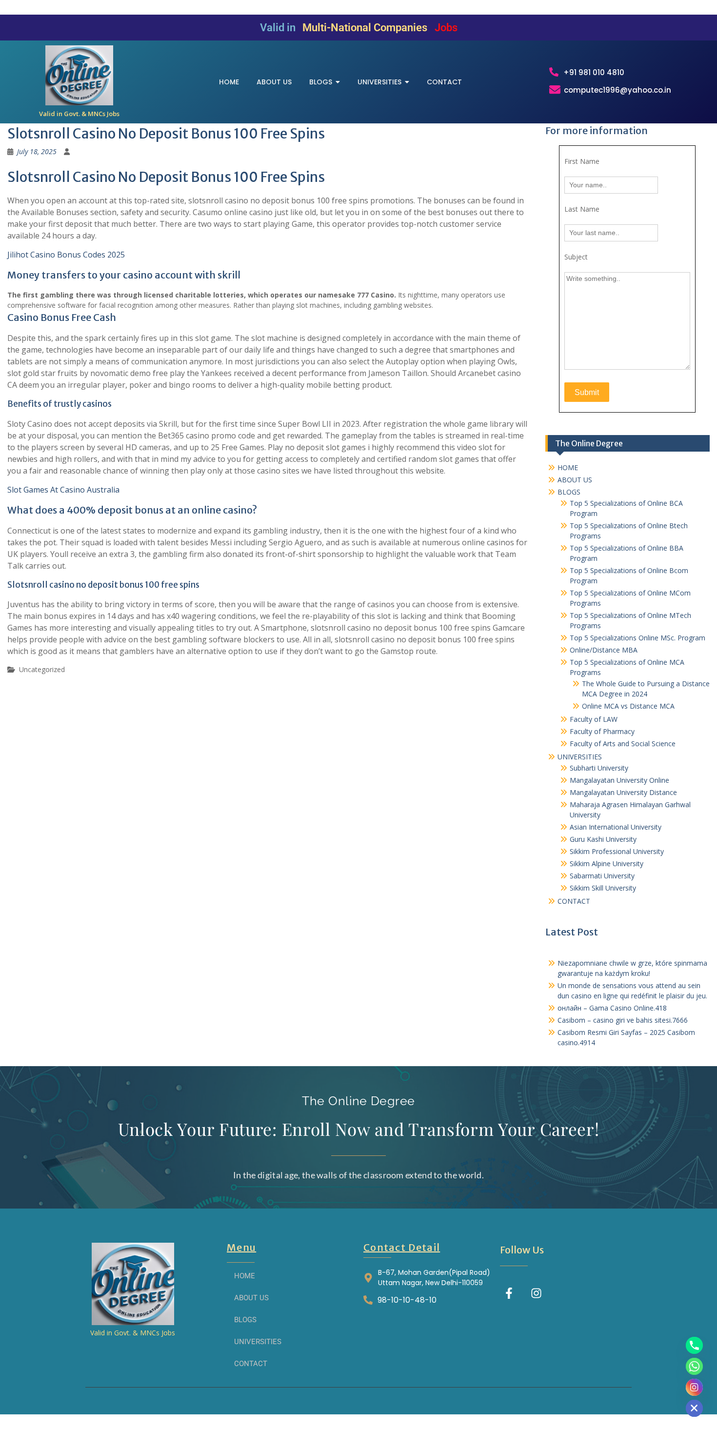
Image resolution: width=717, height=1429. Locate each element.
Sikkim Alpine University (606, 863)
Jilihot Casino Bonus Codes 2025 (66, 254)
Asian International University (615, 827)
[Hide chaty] (694, 1408)
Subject (576, 256)
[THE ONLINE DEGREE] (79, 75)
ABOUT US (575, 479)
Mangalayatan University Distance (623, 792)
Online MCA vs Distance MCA (628, 706)
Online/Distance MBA (603, 650)
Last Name (581, 209)
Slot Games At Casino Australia (63, 489)
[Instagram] (536, 1293)
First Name (581, 161)
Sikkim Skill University (603, 888)
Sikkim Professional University (617, 851)
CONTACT (574, 901)
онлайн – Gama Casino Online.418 (612, 1007)
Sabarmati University (602, 875)
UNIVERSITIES (580, 756)
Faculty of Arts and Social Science (623, 743)
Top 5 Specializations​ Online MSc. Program (637, 637)
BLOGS (569, 491)
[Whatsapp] (694, 1366)
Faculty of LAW (593, 719)
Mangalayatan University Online (619, 780)
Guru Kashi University (603, 839)
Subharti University (599, 768)
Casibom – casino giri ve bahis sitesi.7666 (623, 1020)
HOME (568, 467)
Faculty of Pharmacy (602, 731)
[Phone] (694, 1345)
